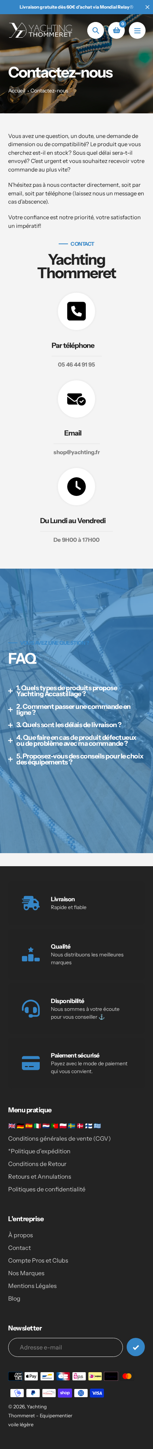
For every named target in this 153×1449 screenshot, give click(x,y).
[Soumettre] (136, 1347)
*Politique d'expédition (39, 1151)
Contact (19, 1247)
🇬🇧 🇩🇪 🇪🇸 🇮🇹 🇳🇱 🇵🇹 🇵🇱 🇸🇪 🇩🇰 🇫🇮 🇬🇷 (54, 1125)
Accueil (16, 90)
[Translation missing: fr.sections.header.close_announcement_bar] (147, 7)
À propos (20, 1235)
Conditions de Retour (37, 1163)
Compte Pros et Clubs (38, 1260)
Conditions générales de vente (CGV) (59, 1138)
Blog (14, 1298)
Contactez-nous (49, 90)
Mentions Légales (32, 1285)
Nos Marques (26, 1273)
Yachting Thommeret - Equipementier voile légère (40, 1415)
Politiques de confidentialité (46, 1189)
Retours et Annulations (39, 1176)
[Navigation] (137, 30)
